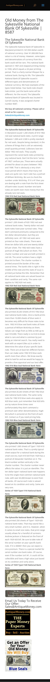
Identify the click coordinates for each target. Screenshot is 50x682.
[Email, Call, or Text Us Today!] (25, 122)
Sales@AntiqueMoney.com (17, 115)
